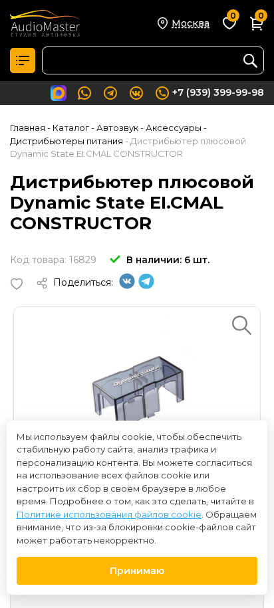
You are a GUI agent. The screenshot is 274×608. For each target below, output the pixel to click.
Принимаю (137, 571)
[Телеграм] (146, 286)
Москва (190, 23)
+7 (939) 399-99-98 (218, 92)
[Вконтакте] (127, 286)
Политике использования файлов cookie (109, 514)
